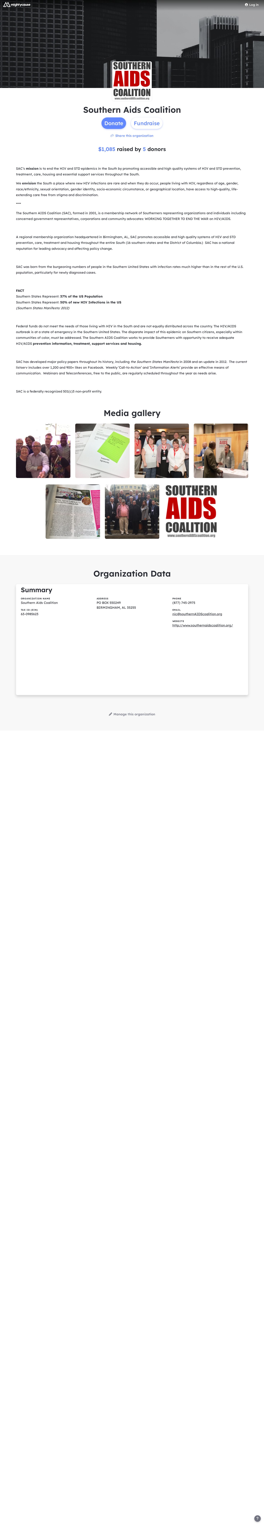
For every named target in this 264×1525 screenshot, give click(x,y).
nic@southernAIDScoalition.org (197, 614)
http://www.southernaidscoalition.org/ (202, 625)
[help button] (257, 1518)
